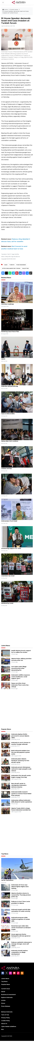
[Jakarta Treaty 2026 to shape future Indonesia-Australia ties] (5, 810)
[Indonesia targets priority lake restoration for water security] (5, 912)
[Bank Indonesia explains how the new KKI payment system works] (5, 753)
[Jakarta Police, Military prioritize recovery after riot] (5, 661)
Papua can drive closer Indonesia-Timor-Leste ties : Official (20, 685)
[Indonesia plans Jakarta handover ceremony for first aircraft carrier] (5, 761)
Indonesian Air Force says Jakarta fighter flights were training (20, 886)
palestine (25, 268)
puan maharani (21, 264)
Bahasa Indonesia (6, 1012)
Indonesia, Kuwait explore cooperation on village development (19, 952)
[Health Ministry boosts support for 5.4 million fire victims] (5, 653)
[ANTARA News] (18, 2)
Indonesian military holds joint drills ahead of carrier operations (16, 879)
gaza (5, 264)
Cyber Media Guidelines (8, 1026)
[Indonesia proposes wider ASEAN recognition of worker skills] (5, 920)
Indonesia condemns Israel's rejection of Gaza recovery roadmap (16, 303)
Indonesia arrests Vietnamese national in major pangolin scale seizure (21, 768)
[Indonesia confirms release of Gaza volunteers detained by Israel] (17, 591)
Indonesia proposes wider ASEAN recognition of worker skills (20, 919)
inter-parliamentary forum (11, 268)
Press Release (5, 1006)
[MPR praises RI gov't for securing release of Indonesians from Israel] (17, 509)
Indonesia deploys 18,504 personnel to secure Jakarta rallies (20, 735)
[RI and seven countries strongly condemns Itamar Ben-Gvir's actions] (17, 429)
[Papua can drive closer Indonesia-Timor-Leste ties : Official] (5, 686)
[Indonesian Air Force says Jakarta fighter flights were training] (5, 887)
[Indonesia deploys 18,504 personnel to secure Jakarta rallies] (5, 736)
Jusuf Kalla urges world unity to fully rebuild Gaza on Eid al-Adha (15, 412)
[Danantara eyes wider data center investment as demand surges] (5, 928)
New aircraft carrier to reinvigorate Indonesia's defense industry (18, 785)
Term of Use (5, 1015)
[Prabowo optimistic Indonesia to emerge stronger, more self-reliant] (5, 944)
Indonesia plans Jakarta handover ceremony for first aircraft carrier (20, 760)
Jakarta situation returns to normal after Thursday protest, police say (21, 894)
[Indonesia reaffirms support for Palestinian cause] (17, 347)
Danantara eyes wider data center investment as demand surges (20, 927)
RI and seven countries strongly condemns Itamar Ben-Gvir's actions (15, 440)
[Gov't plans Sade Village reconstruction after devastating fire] (5, 669)
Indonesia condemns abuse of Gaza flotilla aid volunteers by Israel (16, 575)
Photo (3, 1003)
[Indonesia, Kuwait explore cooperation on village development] (5, 953)
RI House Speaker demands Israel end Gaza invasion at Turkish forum (15, 12)
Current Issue (14, 9)
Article (3, 1000)
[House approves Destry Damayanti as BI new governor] (5, 936)
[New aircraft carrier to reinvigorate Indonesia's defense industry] (5, 786)
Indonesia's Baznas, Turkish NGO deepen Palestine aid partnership (15, 385)
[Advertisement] (17, 625)
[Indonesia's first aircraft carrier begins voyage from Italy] (5, 778)
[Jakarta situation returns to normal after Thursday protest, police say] (5, 895)
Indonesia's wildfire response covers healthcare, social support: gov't (20, 676)
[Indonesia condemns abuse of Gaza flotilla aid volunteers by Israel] (17, 564)
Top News (4, 854)
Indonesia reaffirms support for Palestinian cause (15, 358)
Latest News (5, 645)
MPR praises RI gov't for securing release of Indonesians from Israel (15, 520)
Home (6, 9)
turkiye (11, 264)
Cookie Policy (5, 1020)
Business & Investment (8, 994)
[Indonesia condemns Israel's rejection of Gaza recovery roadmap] (17, 292)
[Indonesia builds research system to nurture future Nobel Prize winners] (5, 794)
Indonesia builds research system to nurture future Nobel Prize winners (21, 793)
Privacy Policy (5, 1017)
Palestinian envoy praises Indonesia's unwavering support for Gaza (13, 547)
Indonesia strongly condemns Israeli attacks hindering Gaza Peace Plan (16, 330)
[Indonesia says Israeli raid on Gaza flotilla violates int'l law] (17, 457)
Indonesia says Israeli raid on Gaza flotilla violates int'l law (15, 467)
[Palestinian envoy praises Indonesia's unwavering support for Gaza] (17, 536)
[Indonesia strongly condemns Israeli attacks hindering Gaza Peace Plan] (17, 320)
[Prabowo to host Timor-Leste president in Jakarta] (5, 904)
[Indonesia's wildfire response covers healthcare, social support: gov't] (5, 677)
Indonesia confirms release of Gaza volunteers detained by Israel (16, 602)
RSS (2, 1029)
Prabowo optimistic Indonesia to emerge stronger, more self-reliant (21, 944)
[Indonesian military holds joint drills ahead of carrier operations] (5, 802)
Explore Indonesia (6, 997)
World (3, 991)
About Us (4, 1023)
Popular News (6, 729)
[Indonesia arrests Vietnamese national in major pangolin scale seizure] (5, 769)
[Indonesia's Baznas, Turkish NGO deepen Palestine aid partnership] (17, 374)
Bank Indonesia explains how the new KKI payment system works (20, 752)
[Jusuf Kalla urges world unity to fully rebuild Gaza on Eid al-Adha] (17, 402)
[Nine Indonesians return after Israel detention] (16, 484)
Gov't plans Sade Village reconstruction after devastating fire (18, 668)
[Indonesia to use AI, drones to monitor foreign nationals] (5, 745)
